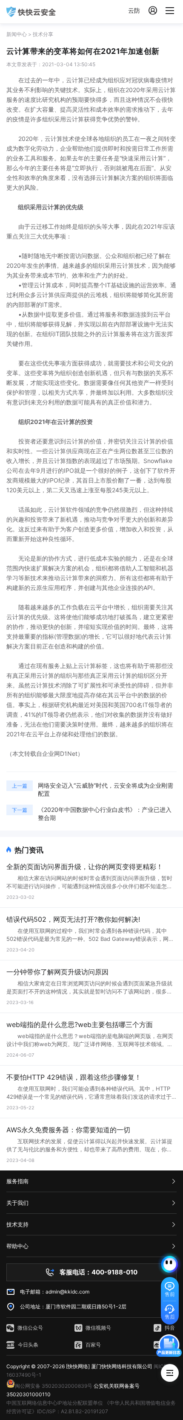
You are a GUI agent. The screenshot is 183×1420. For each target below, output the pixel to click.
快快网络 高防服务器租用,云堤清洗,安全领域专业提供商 (31, 11)
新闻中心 (16, 34)
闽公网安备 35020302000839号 (53, 1386)
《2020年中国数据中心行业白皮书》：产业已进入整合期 (105, 813)
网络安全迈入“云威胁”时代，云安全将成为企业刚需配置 (105, 789)
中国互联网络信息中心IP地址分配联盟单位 (54, 1403)
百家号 (93, 1344)
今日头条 (28, 1344)
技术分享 (43, 34)
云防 (134, 10)
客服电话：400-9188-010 (98, 1272)
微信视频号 (98, 1328)
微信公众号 (30, 1328)
